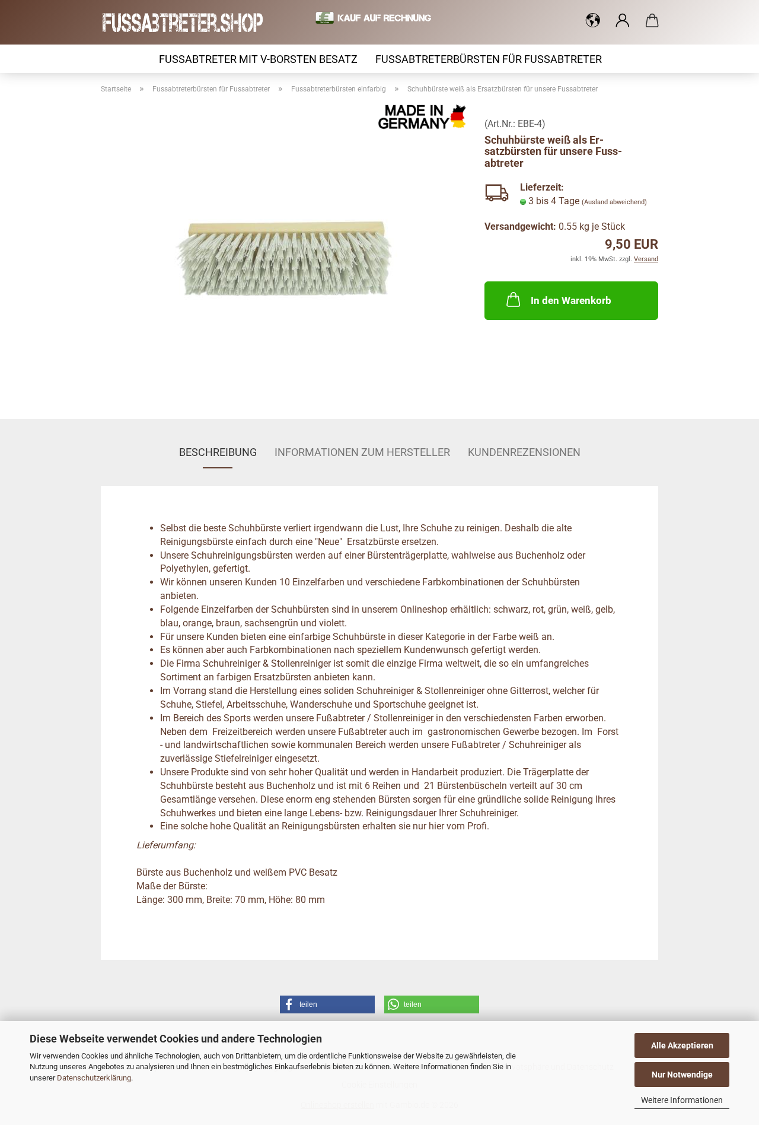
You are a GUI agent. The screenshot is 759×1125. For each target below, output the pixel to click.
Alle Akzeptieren (682, 1045)
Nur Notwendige (682, 1074)
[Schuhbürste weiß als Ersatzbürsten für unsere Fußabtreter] (284, 252)
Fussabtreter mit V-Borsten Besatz (258, 59)
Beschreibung (218, 452)
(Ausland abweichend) (614, 202)
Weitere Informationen (682, 1100)
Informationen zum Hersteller (362, 452)
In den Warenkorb (571, 300)
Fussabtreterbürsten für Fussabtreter (488, 59)
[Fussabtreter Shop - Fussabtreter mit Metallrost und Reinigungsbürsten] (188, 22)
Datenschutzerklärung (94, 1077)
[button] (593, 21)
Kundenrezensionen (524, 452)
